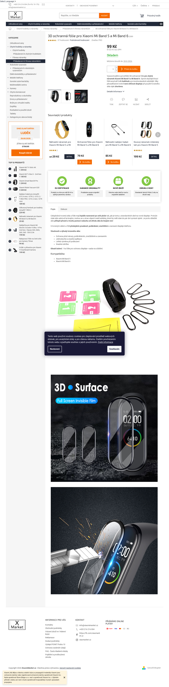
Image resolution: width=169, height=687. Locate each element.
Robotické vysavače (18, 65)
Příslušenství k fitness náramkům (27, 61)
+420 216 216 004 (86, 629)
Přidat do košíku (130, 69)
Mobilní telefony (16, 78)
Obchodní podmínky (89, 6)
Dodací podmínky (52, 641)
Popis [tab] (53, 209)
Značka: (97, 40)
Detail (69, 156)
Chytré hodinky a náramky (21, 47)
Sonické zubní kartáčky (19, 81)
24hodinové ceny (17, 43)
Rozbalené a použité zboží (20, 110)
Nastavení (55, 349)
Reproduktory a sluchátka (20, 96)
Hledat (104, 15)
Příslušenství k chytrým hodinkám (27, 54)
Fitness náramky (19, 57)
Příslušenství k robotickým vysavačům (23, 69)
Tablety (13, 114)
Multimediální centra (18, 85)
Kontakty (70, 6)
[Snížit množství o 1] (116, 70)
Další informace (105, 342)
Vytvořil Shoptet (154, 668)
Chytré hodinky (19, 50)
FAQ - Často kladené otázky (56, 651)
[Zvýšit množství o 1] (116, 67)
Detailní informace (114, 91)
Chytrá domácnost (17, 92)
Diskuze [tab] (64, 209)
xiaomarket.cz (85, 640)
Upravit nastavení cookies (70, 668)
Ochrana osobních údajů (55, 648)
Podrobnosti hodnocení (79, 40)
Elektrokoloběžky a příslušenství (23, 74)
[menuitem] (15, 24)
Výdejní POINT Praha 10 (55, 644)
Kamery (13, 88)
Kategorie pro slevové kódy (21, 117)
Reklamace (49, 637)
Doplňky (13, 106)
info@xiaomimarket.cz (88, 625)
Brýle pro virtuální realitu (20, 103)
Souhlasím (114, 349)
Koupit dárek (25, 152)
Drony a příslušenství (18, 99)
